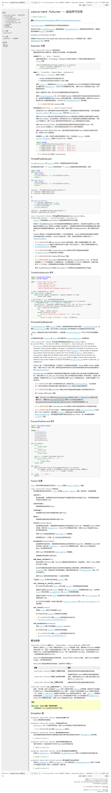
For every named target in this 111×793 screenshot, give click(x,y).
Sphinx (101, 791)
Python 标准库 (60, 2)
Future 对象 (8, 24)
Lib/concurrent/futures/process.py (69, 20)
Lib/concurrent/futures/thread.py (45, 20)
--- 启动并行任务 (14, 15)
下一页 (99, 2)
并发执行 (67, 2)
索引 (107, 2)
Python (6, 2)
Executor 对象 (8, 16)
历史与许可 (104, 783)
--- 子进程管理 (10, 38)
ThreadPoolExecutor (10, 18)
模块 (104, 2)
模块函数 (7, 25)
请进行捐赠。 (106, 786)
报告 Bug (5, 45)
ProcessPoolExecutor (10, 21)
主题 (80, 5)
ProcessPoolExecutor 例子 (14, 22)
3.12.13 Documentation (47, 2)
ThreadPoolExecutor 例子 (13, 19)
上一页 (95, 2)
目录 (4, 13)
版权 (87, 779)
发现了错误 (105, 789)
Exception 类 (8, 27)
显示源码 (5, 46)
